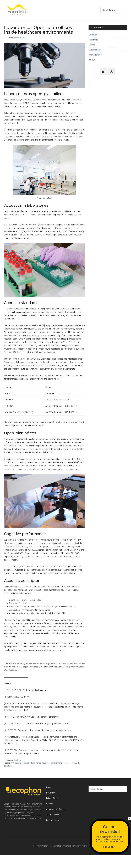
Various (92, 60)
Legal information (53, 820)
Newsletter (50, 793)
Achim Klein (79, 663)
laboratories (36, 763)
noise (44, 763)
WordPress (86, 846)
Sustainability (95, 50)
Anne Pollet (31, 663)
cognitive (27, 763)
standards (8, 766)
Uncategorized (95, 55)
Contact (49, 804)
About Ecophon (52, 815)
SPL (77, 763)
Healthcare (18, 760)
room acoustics (69, 763)
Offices (92, 45)
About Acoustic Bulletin (55, 809)
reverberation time (54, 763)
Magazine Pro (55, 846)
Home (48, 787)
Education (93, 35)
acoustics (19, 763)
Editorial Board (52, 798)
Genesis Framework (72, 846)
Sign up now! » (110, 847)
